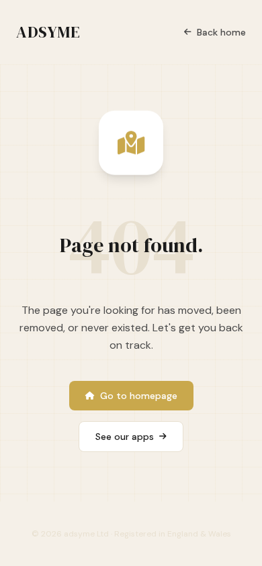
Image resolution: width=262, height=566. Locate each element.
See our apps (124, 437)
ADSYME (48, 32)
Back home (221, 32)
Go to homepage (138, 396)
